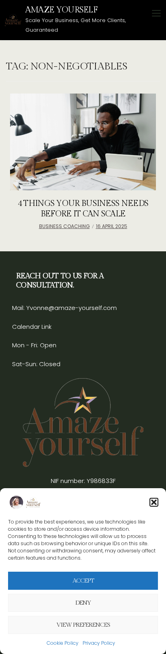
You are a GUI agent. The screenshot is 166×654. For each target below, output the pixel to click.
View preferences (83, 624)
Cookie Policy (63, 643)
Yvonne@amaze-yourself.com (71, 308)
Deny (83, 602)
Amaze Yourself (61, 10)
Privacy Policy (99, 643)
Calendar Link (32, 326)
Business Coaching (64, 226)
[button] (154, 502)
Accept (83, 580)
